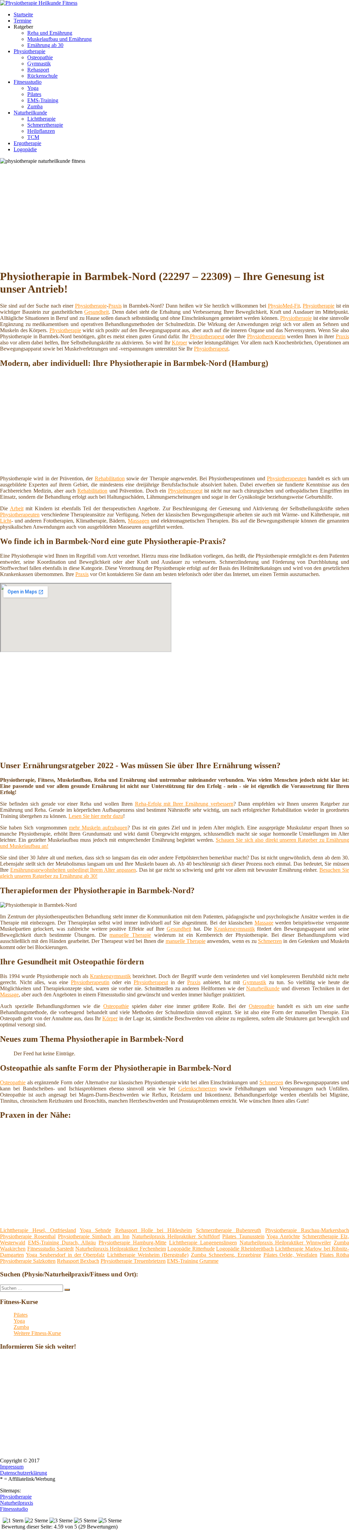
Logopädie (25, 149)
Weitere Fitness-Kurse (37, 1333)
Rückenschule (42, 76)
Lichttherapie (41, 119)
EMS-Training (42, 100)
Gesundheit (96, 312)
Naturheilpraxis (16, 1503)
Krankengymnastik (234, 929)
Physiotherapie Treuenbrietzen (133, 1261)
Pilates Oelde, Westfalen (290, 1255)
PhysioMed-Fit (284, 306)
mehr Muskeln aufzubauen (98, 828)
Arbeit (17, 508)
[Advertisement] (177, 215)
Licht (5, 521)
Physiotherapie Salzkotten (28, 1261)
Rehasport (38, 70)
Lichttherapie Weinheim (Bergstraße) (147, 1255)
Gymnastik (39, 63)
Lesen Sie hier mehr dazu (96, 816)
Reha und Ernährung (49, 33)
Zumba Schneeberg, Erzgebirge (226, 1255)
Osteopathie (40, 57)
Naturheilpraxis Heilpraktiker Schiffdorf (176, 1236)
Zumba (35, 106)
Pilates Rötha (334, 1255)
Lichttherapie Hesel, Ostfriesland (38, 1230)
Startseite (23, 14)
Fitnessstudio (28, 82)
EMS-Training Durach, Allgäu (62, 1242)
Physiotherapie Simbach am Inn (93, 1236)
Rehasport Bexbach (78, 1261)
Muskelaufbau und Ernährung (59, 39)
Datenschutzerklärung (23, 1473)
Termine (22, 21)
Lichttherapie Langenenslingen (203, 1242)
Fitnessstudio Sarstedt (50, 1249)
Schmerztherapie (45, 125)
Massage (264, 923)
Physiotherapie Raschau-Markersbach (307, 1230)
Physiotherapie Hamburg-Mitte (132, 1242)
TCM (33, 137)
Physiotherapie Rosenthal (28, 1236)
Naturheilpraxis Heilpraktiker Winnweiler (285, 1242)
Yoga (33, 88)
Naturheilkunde (30, 112)
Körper (179, 342)
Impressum (12, 1467)
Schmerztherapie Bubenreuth (228, 1230)
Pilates (34, 94)
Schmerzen (270, 941)
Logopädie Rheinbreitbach (245, 1249)
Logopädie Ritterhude (191, 1249)
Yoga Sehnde (95, 1230)
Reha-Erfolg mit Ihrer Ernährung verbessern (184, 804)
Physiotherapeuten (286, 478)
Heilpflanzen (41, 131)
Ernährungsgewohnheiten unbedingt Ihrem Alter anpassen (73, 870)
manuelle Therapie (130, 935)
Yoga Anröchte (283, 1236)
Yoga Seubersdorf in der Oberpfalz (65, 1255)
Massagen (138, 521)
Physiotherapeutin (266, 336)
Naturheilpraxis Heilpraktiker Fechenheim (120, 1249)
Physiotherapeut (207, 336)
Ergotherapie (27, 143)
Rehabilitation (110, 478)
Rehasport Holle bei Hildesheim (153, 1230)
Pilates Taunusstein (243, 1236)
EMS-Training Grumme (192, 1261)
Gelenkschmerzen (197, 1088)
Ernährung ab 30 (45, 45)
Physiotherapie (29, 51)
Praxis (115, 306)
